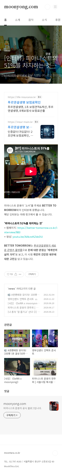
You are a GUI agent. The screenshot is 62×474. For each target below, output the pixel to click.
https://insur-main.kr (20, 121)
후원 (57, 20)
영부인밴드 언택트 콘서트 (21, 299)
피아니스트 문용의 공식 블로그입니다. (22, 408)
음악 (31, 20)
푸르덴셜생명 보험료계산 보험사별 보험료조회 (20, 127)
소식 (44, 20)
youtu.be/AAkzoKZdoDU (28, 236)
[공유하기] (16, 274)
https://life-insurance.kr (22, 97)
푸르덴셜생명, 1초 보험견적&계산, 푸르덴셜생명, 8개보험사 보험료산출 (30, 108)
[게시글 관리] (20, 274)
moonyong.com (21, 6)
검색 (47, 6)
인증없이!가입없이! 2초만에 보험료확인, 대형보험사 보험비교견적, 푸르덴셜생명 (20, 133)
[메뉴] (55, 6)
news (11, 288)
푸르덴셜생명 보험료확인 (24, 102)
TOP (55, 453)
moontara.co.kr (12, 452)
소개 (17, 20)
